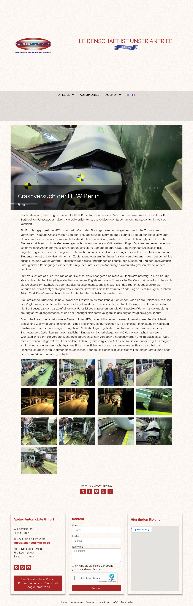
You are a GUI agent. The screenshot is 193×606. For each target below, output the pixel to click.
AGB (115, 602)
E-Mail (75, 536)
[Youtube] (28, 567)
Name (75, 525)
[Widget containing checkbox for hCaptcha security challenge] (95, 578)
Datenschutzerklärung (98, 602)
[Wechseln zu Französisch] (134, 95)
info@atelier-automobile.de (32, 542)
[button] (83, 491)
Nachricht (77, 546)
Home (63, 602)
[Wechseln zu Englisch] (128, 95)
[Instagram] (22, 567)
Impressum (76, 602)
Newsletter (127, 602)
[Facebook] (16, 567)
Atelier (64, 95)
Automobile (89, 95)
